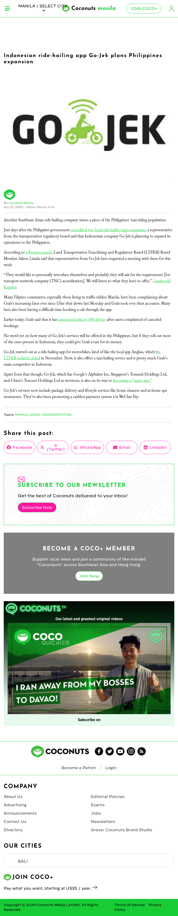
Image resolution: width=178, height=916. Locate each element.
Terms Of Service (129, 905)
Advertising (15, 805)
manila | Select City (42, 6)
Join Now (89, 576)
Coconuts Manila (21, 202)
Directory (13, 830)
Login (171, 8)
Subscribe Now (37, 507)
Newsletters (103, 821)
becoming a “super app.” (132, 380)
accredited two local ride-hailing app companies (108, 229)
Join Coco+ (143, 8)
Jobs (96, 813)
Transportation (56, 414)
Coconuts (93, 8)
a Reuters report (39, 252)
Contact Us (15, 821)
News (34, 414)
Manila (21, 414)
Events (98, 805)
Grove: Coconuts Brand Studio (121, 830)
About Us (13, 797)
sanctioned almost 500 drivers (82, 319)
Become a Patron (78, 768)
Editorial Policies (107, 797)
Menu (7, 8)
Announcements (20, 813)
